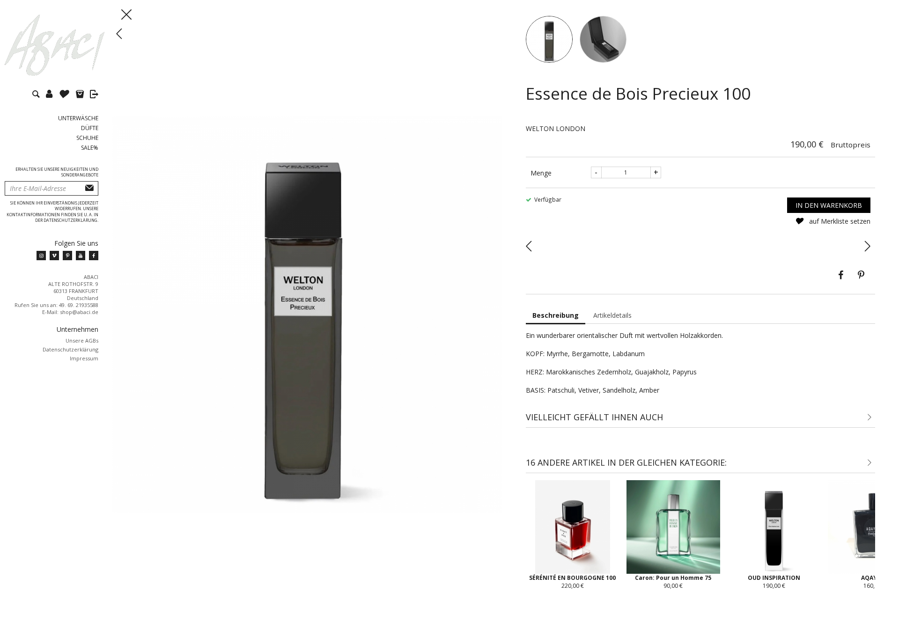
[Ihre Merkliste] (66, 95)
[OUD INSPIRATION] (867, 245)
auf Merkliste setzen (838, 221)
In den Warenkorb (829, 205)
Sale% (89, 148)
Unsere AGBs (82, 340)
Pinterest (861, 275)
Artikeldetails (612, 315)
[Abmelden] (94, 95)
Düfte (89, 128)
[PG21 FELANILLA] (529, 245)
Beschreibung (555, 315)
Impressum (84, 358)
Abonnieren (89, 188)
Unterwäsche (78, 118)
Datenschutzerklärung (70, 349)
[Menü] (114, 14)
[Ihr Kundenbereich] (51, 95)
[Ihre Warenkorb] (82, 95)
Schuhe (87, 138)
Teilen (840, 275)
